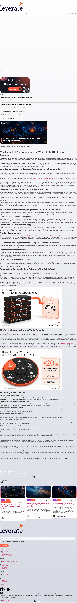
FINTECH (33, 500)
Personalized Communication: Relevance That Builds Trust (14, 111)
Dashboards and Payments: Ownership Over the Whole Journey (15, 107)
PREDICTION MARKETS (6, 501)
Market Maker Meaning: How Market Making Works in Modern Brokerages (38, 505)
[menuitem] (24, 37)
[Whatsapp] (1, 593)
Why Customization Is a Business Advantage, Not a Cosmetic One (16, 97)
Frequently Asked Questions (7, 118)
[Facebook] (8, 589)
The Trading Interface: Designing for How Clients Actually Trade (16, 104)
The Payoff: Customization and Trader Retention (12, 114)
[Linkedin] (1, 589)
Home (1, 74)
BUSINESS (8, 500)
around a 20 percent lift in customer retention (43, 178)
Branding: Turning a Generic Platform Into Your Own (13, 101)
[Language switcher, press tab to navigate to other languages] (7, 70)
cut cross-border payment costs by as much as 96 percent (15, 264)
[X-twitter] (4, 589)
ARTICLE (5, 74)
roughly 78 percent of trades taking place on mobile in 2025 (38, 235)
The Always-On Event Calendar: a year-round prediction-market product (12, 506)
